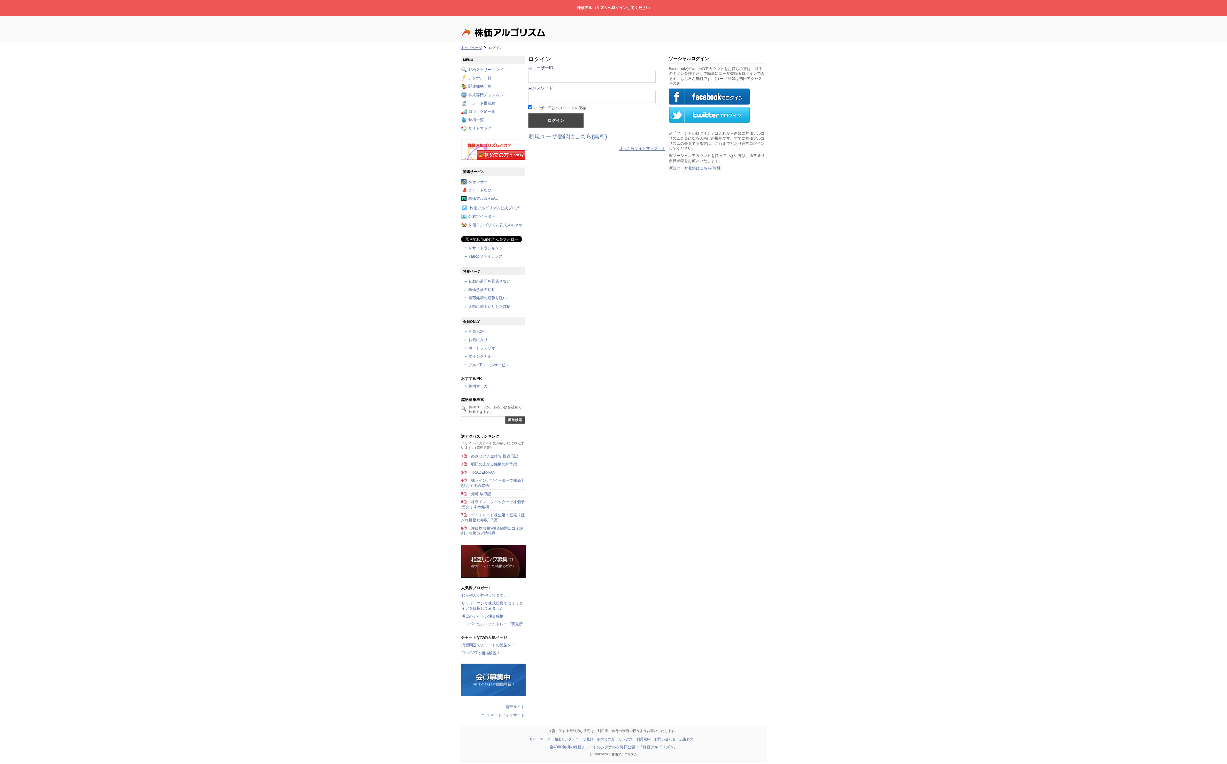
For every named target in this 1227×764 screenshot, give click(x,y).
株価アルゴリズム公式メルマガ (495, 225)
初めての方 (606, 739)
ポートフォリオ (481, 348)
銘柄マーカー (479, 386)
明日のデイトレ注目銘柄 (482, 616)
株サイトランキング (485, 248)
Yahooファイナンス (485, 256)
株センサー (478, 182)
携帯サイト (515, 707)
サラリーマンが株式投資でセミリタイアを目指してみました (492, 606)
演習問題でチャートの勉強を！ (488, 645)
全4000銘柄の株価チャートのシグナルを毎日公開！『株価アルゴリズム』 (613, 747)
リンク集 (626, 739)
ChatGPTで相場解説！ (480, 653)
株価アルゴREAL (483, 198)
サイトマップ (479, 128)
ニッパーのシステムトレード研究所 (492, 624)
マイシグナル (479, 357)
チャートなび (479, 190)
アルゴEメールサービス (488, 365)
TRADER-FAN (483, 472)
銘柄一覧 (476, 120)
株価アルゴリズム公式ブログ (495, 208)
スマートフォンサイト (505, 715)
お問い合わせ (665, 739)
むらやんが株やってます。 (484, 595)
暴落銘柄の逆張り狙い (487, 298)
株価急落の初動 (481, 290)
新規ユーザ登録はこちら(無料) (568, 136)
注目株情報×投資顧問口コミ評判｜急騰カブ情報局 (492, 531)
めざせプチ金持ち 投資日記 (494, 456)
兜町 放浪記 (481, 494)
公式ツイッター (481, 216)
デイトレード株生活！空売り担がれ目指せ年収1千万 (493, 517)
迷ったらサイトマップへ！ (642, 148)
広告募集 (686, 739)
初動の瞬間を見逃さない (489, 281)
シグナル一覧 (479, 78)
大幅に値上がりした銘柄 (489, 306)
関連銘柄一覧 (479, 86)
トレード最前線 (481, 103)
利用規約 (644, 739)
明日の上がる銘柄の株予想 (494, 464)
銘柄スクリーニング (485, 69)
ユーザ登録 (585, 739)
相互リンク (563, 739)
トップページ (471, 48)
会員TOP (476, 331)
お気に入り (478, 340)
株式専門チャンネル (485, 95)
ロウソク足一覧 (481, 111)
